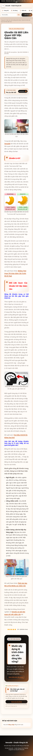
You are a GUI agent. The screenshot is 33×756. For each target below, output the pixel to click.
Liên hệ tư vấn (27, 14)
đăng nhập (11, 724)
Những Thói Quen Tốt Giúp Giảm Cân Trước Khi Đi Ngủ (15, 273)
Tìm (19, 14)
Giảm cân (23, 10)
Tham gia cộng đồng (16, 701)
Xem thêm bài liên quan (16, 677)
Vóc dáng (14, 10)
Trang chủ (5, 10)
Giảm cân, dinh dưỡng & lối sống (13, 20)
